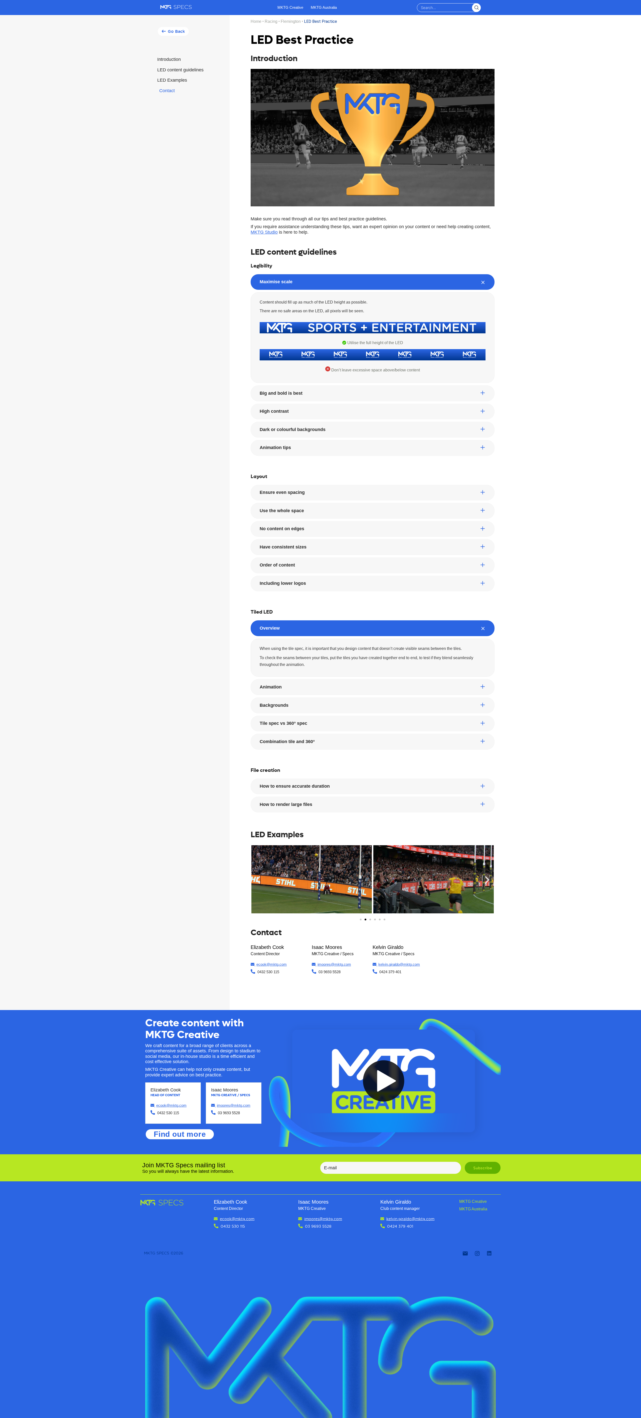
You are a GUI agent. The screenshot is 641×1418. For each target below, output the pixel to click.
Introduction (169, 59)
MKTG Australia (324, 7)
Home (256, 21)
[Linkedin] (489, 1253)
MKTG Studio (264, 232)
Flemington (291, 21)
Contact (167, 90)
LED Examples (172, 80)
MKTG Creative (290, 7)
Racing (271, 21)
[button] (173, 31)
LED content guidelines (180, 69)
